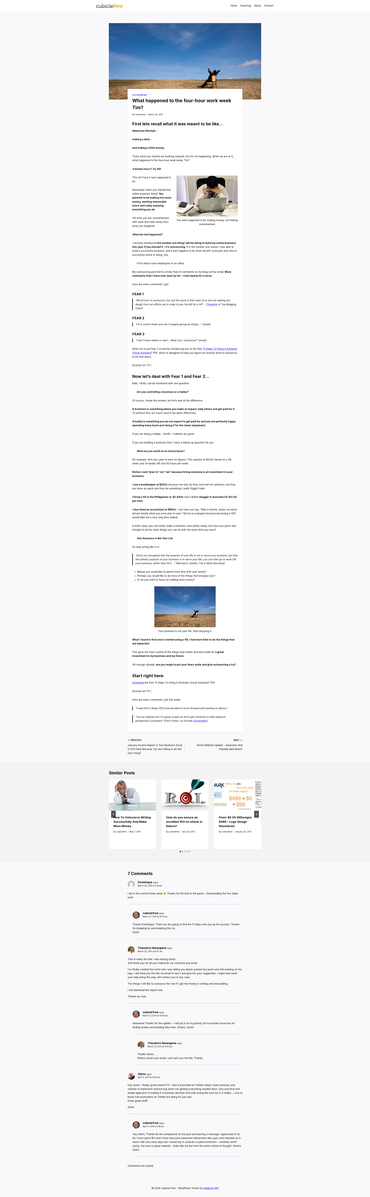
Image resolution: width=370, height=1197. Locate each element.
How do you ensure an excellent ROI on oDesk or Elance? (184, 822)
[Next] (256, 814)
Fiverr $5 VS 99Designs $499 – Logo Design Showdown (235, 822)
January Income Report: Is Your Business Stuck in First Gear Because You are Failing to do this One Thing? (155, 746)
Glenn (142, 1074)
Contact (268, 5)
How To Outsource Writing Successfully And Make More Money (132, 822)
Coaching (245, 5)
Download (138, 682)
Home (233, 5)
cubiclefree (140, 114)
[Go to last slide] (113, 814)
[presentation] (132, 795)
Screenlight (200, 720)
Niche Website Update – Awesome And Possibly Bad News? (219, 745)
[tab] (180, 851)
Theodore (211, 304)
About (257, 5)
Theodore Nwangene (152, 948)
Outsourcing (139, 95)
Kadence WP (211, 1188)
